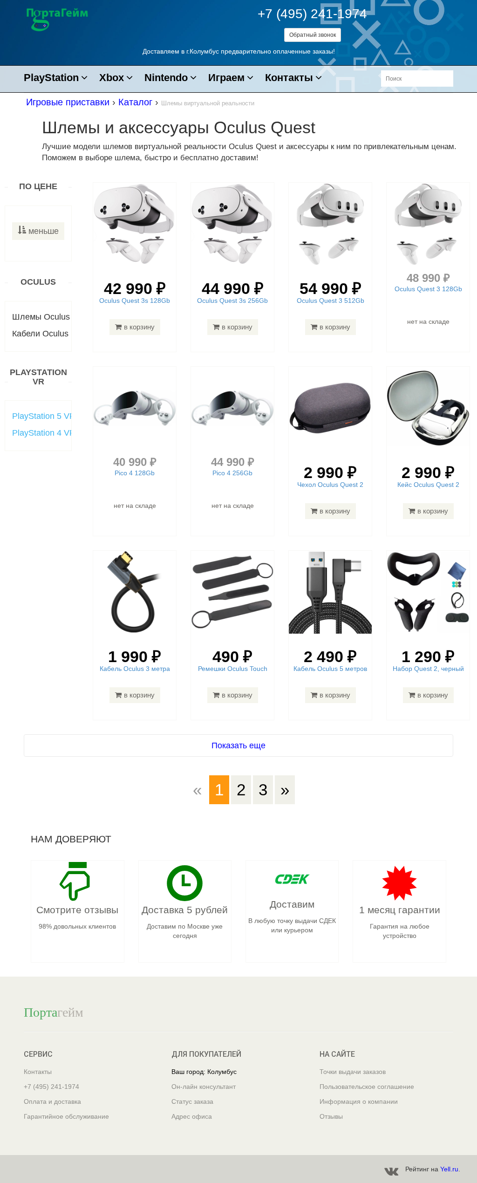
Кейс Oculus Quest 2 (428, 484)
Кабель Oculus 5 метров (330, 668)
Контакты (289, 78)
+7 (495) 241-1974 (312, 14)
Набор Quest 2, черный (428, 668)
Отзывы (331, 1116)
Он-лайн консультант (203, 1086)
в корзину (139, 327)
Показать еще (238, 745)
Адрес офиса (191, 1116)
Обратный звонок (312, 35)
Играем (226, 78)
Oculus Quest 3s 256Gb (232, 300)
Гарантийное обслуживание (66, 1116)
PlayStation (51, 78)
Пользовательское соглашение (367, 1086)
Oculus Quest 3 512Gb (330, 300)
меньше (43, 231)
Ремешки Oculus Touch (232, 668)
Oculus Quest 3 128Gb (428, 289)
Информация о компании (359, 1101)
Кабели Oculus (40, 333)
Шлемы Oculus (41, 316)
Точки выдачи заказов (353, 1071)
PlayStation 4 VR (43, 433)
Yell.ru (449, 1169)
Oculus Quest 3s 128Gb (134, 300)
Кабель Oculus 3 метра (135, 668)
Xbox (111, 78)
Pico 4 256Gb (232, 473)
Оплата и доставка (52, 1101)
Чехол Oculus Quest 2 (330, 484)
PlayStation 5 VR (43, 416)
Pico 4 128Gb (135, 473)
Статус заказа (192, 1101)
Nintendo (166, 78)
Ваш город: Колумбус (204, 1071)
